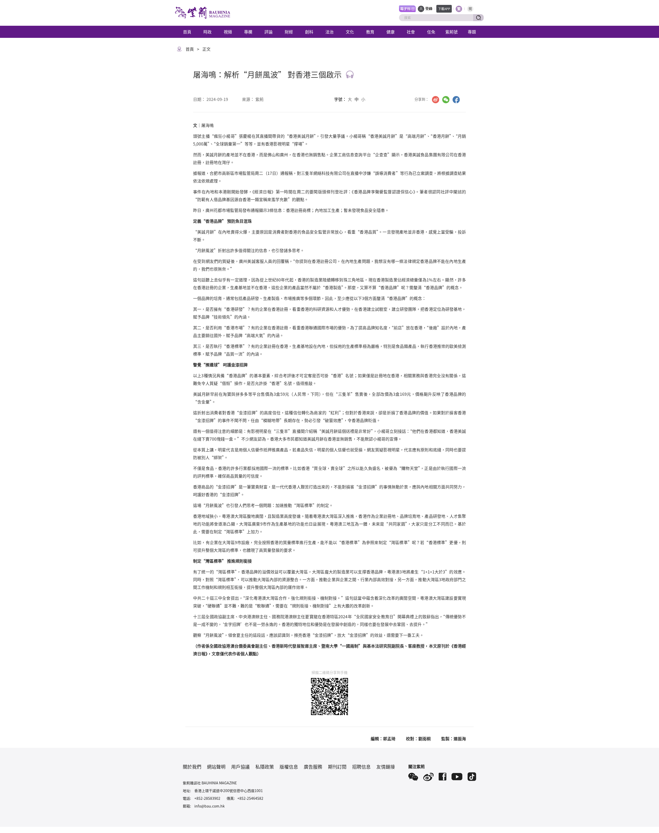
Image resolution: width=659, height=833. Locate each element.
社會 (411, 32)
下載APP (444, 8)
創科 (309, 32)
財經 (289, 32)
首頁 (187, 32)
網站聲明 (216, 766)
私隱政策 (264, 766)
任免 (431, 32)
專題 (472, 32)
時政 (207, 32)
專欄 (248, 32)
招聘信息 (361, 766)
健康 (390, 32)
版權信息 (289, 766)
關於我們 (192, 766)
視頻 (228, 32)
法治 (329, 32)
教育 (370, 32)
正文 (206, 48)
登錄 (428, 9)
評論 (268, 32)
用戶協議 (240, 766)
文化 (350, 32)
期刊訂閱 (337, 766)
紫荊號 (451, 32)
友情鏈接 (385, 766)
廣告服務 (313, 766)
